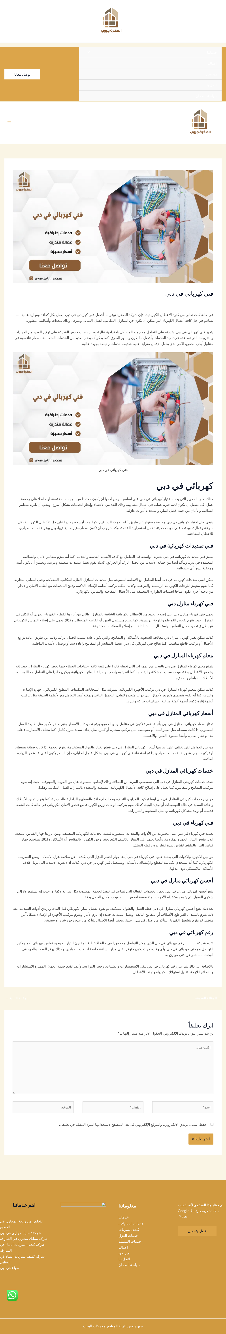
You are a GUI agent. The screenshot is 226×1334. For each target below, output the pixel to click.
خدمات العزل (128, 1235)
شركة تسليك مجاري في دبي (20, 1233)
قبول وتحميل (197, 1231)
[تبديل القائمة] (90, 52)
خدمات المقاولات (182, 302)
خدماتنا (212, 52)
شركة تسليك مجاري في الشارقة (23, 1238)
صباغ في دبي (9, 1268)
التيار (124, 897)
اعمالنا (212, 63)
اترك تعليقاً (205, 302)
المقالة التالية (16, 998)
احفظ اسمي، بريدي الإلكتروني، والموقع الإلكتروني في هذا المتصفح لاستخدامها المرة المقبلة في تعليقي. (133, 1124)
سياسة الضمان (206, 96)
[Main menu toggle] (9, 123)
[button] (22, 74)
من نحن (211, 74)
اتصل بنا (211, 85)
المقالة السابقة (208, 998)
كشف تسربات (129, 1229)
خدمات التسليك (130, 1241)
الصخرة (190, 943)
